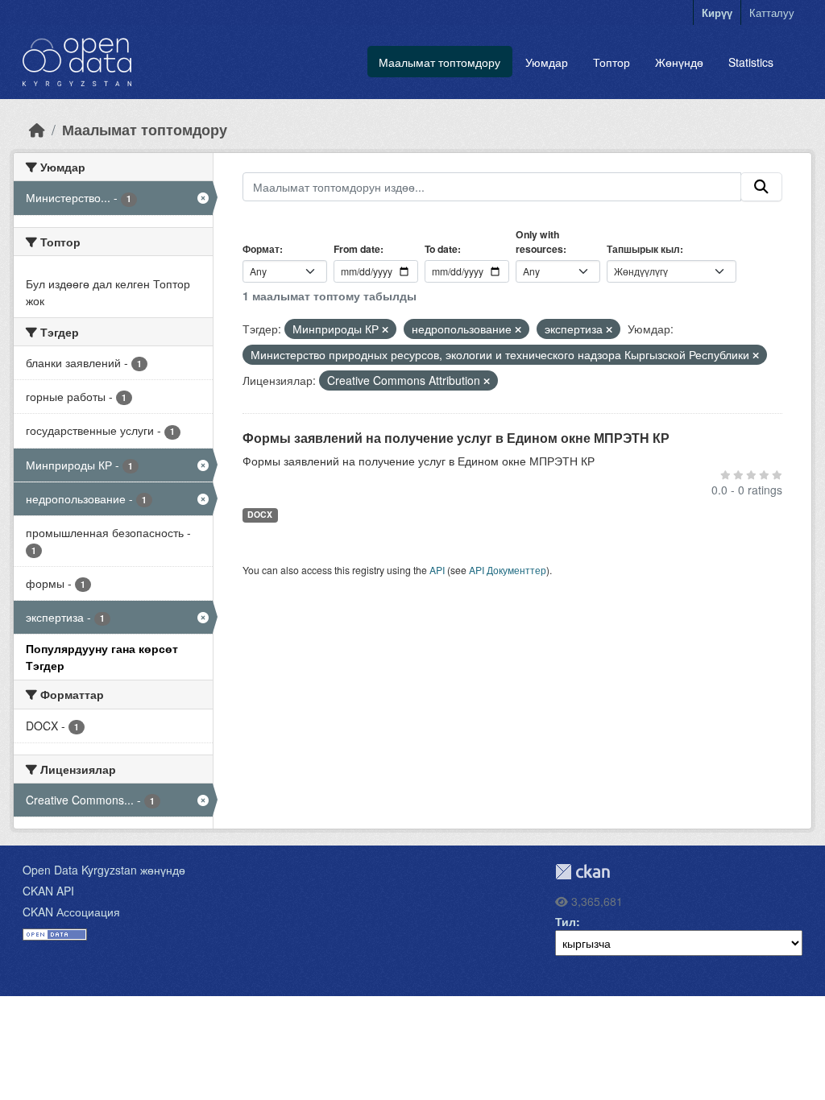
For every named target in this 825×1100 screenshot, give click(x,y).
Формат (261, 249)
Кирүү (717, 12)
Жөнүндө (679, 62)
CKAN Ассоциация (71, 912)
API (437, 570)
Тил (565, 921)
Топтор (611, 62)
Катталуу (771, 12)
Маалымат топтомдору (439, 62)
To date (441, 249)
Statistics (750, 62)
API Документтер (507, 570)
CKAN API (48, 891)
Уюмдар (546, 62)
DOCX (259, 514)
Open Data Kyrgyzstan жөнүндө (104, 870)
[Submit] (761, 186)
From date (357, 249)
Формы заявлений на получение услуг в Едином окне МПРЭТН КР (456, 437)
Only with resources (539, 241)
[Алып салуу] (385, 329)
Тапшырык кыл (643, 249)
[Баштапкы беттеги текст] (37, 129)
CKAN (582, 871)
